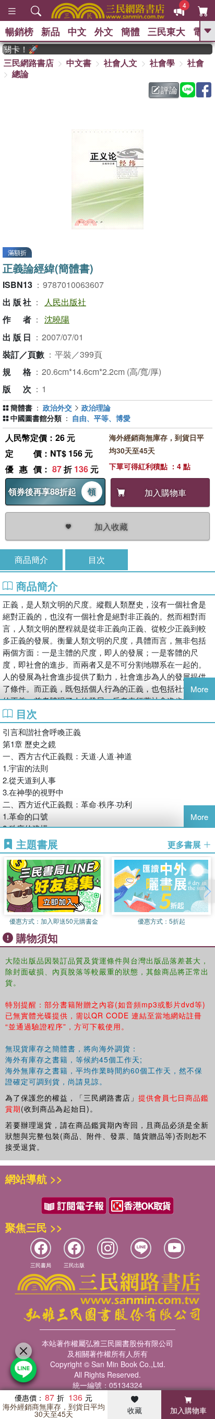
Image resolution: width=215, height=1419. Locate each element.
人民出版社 (65, 302)
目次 (96, 559)
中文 (77, 31)
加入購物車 (188, 1410)
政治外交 (57, 407)
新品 (50, 31)
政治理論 (96, 407)
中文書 (78, 63)
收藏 (134, 1410)
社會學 (162, 63)
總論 (20, 74)
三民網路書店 (29, 63)
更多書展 (185, 844)
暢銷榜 (19, 31)
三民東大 (166, 31)
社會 (195, 63)
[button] (207, 891)
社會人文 (120, 63)
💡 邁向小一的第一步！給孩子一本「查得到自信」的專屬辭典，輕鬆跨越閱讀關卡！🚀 (15, 49)
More (199, 688)
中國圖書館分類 (36, 418)
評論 (169, 90)
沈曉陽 (56, 319)
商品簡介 (31, 559)
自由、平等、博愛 (101, 418)
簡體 (130, 31)
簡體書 (21, 407)
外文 (103, 31)
